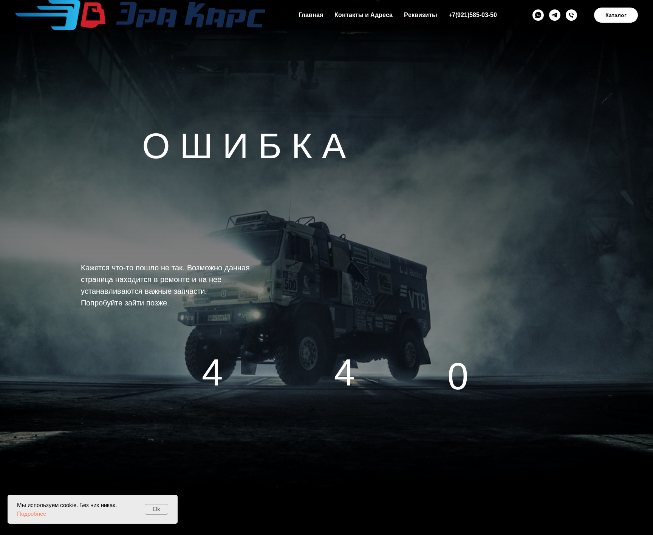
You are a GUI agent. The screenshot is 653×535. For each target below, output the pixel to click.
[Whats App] (538, 15)
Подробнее (31, 513)
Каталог (616, 15)
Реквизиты (420, 15)
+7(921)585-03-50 (473, 15)
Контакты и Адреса (363, 15)
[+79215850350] (571, 15)
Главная (311, 15)
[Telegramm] (554, 15)
